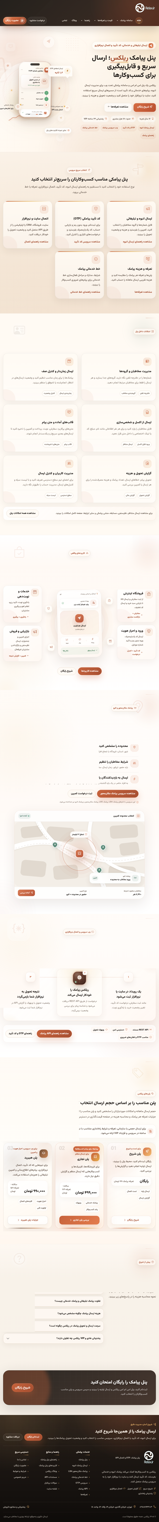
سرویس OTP (82, 1483)
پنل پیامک (83, 1459)
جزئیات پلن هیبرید (29, 1220)
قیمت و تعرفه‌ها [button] (105, 20)
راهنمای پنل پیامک (49, 1459)
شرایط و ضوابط (19, 1471)
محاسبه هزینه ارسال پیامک (22, 1131)
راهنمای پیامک (148, 135)
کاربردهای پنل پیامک (48, 1465)
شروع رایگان (143, 107)
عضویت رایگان (20, 1465)
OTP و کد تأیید (129, 127)
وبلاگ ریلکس (51, 1471)
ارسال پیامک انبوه (147, 127)
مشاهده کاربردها (90, 671)
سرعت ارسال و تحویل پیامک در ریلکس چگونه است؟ (74, 1326)
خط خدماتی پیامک (90, 127)
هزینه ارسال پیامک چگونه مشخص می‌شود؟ (79, 1313)
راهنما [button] (87, 20)
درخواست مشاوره (37, 20)
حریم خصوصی (20, 1477)
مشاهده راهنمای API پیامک (54, 1034)
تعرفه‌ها (84, 1494)
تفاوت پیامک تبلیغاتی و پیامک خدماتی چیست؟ (77, 1301)
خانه (139, 20)
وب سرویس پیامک (110, 127)
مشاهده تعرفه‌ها (119, 107)
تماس (64, 20)
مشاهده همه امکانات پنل (23, 513)
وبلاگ (74, 20)
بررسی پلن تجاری (81, 1220)
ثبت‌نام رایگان (33, 1437)
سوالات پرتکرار (50, 1483)
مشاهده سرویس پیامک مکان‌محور (117, 794)
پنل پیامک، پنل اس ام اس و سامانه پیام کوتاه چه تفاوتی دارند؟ (69, 1264)
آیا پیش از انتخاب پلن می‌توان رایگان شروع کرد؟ (77, 1289)
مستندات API (51, 1477)
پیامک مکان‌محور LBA (78, 1471)
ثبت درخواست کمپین (81, 794)
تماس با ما (21, 1459)
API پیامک (83, 1489)
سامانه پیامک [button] (126, 20)
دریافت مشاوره (13, 1437)
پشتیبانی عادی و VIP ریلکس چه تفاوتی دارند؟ (78, 1338)
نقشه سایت (52, 1489)
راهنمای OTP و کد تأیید (20, 1034)
